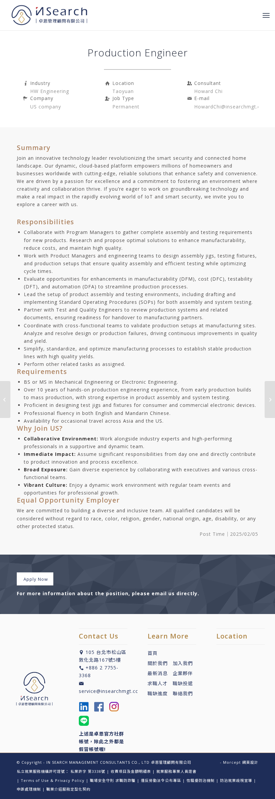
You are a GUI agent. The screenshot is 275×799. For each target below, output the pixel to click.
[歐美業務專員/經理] (270, 399)
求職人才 (158, 683)
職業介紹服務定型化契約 (68, 789)
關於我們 (158, 663)
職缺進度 (160, 693)
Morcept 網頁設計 (240, 762)
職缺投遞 (180, 683)
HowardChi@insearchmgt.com (231, 106)
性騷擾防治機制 (200, 780)
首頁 (153, 653)
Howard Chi (208, 91)
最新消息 (160, 673)
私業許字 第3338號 (87, 771)
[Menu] (266, 15)
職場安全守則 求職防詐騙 (112, 780)
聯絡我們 (183, 693)
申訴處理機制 (29, 789)
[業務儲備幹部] (5, 399)
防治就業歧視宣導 (236, 780)
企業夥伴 (183, 673)
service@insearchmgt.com (111, 691)
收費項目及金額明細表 (131, 771)
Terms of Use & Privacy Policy (53, 780)
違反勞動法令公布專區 (161, 780)
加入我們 (183, 663)
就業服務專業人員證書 (176, 771)
